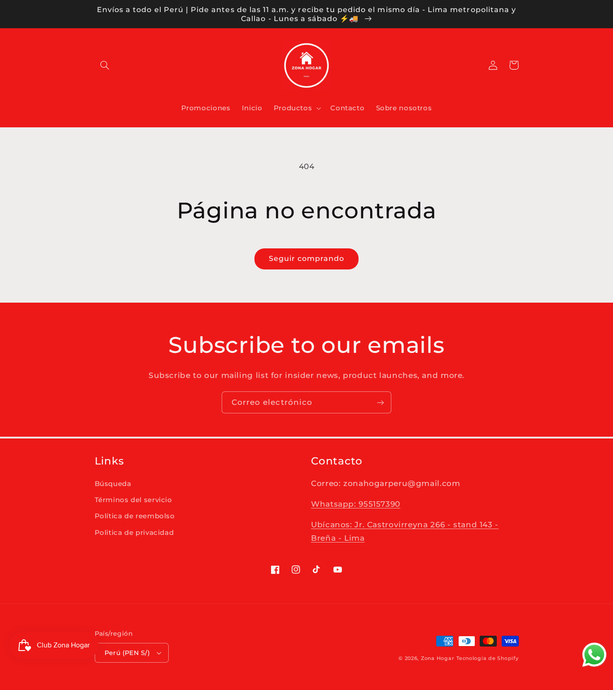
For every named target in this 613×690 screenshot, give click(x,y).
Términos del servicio (133, 500)
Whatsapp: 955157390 (355, 503)
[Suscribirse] (380, 402)
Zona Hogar (437, 658)
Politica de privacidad (134, 533)
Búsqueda (113, 484)
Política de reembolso (135, 516)
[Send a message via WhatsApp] (594, 655)
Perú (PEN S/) (127, 652)
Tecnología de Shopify (487, 658)
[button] (105, 65)
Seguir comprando (307, 258)
